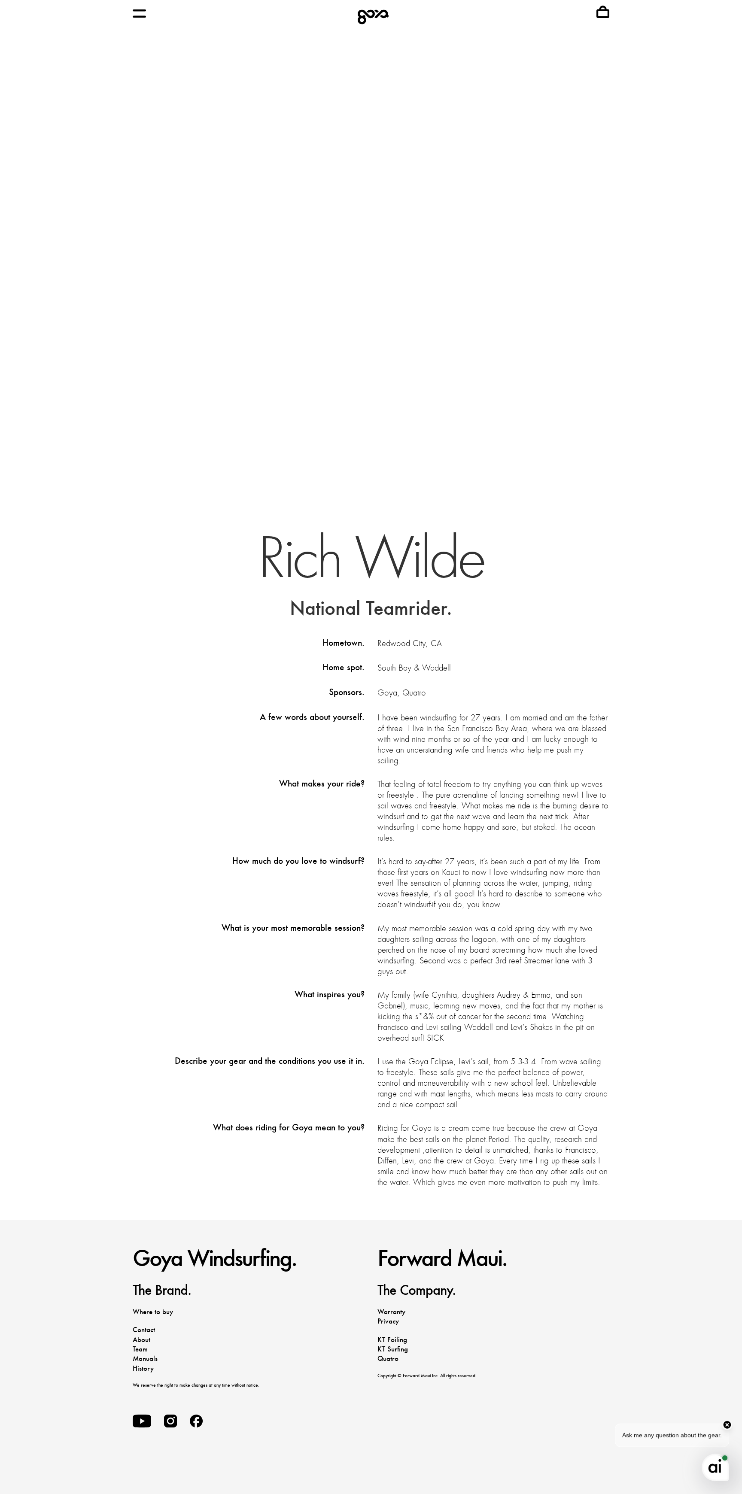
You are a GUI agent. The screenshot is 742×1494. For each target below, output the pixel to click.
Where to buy (153, 1311)
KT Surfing (392, 1349)
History (143, 1368)
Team (140, 1349)
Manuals (145, 1358)
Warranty (391, 1311)
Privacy (388, 1321)
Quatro (387, 1358)
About (141, 1339)
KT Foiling (392, 1339)
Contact (144, 1329)
